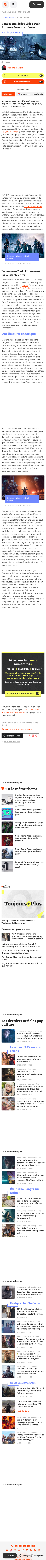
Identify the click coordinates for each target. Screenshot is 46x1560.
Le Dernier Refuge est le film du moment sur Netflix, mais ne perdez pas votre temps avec (30, 1326)
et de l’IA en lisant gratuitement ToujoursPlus (20, 711)
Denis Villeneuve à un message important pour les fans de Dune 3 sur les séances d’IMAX (30, 1422)
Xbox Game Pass (32, 206)
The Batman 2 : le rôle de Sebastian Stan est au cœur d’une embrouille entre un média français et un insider (30, 1292)
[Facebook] (23, 1550)
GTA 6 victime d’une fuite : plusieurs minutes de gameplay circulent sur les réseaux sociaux (27, 936)
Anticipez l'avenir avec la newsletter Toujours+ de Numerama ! (18, 921)
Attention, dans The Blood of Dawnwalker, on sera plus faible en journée (30, 1390)
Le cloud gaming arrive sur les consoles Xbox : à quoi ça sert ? (29, 864)
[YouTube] (6, 1550)
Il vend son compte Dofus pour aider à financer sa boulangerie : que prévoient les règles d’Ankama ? (30, 1200)
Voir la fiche (23, 1411)
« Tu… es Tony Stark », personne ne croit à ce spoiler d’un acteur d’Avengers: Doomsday (30, 1162)
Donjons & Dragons (10, 131)
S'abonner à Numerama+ (20, 693)
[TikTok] (11, 1550)
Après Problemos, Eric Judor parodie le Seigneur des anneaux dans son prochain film (30, 1088)
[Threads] (39, 1550)
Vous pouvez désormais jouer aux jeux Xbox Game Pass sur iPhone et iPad (29, 825)
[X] (14, 1550)
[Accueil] (5, 4)
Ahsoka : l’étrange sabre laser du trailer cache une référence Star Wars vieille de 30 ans (30, 1177)
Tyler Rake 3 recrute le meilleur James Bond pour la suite (30, 1230)
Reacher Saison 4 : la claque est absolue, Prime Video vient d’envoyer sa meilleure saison (29, 1356)
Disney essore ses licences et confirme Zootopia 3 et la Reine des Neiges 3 (30, 1437)
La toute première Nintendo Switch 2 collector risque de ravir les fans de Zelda (21, 945)
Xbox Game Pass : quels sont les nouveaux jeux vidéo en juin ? (28, 851)
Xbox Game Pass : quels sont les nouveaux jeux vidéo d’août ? (28, 838)
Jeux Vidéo (24, 17)
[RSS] (31, 1550)
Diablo (25, 285)
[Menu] (13, 4)
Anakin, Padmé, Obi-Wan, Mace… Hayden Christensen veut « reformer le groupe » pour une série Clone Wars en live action (30, 1035)
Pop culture (10, 17)
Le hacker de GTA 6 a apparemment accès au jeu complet (29, 1074)
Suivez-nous (8, 94)
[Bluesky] (35, 1550)
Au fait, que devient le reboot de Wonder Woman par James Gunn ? (30, 1215)
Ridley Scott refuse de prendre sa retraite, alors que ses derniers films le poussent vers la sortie (30, 1371)
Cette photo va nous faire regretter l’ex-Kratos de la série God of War (20, 951)
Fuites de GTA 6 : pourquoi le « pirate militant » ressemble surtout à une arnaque (30, 1103)
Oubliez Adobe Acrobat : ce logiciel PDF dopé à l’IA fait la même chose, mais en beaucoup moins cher (29, 799)
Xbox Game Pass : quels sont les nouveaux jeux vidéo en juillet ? (28, 812)
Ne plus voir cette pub (12, 782)
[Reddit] (27, 1550)
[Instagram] (19, 1550)
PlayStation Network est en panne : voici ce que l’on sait (22, 964)
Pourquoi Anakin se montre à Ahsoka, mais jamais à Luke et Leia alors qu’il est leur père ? (30, 1341)
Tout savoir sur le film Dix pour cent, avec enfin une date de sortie (29, 1059)
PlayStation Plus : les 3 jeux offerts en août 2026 (22, 958)
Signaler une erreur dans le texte (17, 729)
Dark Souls (25, 288)
